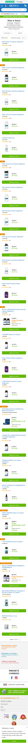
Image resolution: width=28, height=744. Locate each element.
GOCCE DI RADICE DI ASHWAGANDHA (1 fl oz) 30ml (13, 486)
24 (23, 38)
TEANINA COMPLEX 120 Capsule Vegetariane (11, 461)
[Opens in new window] (12, 677)
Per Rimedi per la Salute (13, 25)
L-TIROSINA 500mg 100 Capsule (11, 334)
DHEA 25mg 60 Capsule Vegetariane (12, 187)
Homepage (10, 23)
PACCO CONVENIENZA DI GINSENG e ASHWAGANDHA (13, 566)
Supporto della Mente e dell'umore (13, 27)
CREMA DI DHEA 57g (8, 138)
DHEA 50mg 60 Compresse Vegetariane (13, 260)
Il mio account (4, 704)
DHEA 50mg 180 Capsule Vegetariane (12, 42)
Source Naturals (6, 594)
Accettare (14, 741)
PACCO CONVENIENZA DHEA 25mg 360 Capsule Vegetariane (14, 310)
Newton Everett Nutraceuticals (10, 412)
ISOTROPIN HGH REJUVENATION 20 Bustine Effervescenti (12, 410)
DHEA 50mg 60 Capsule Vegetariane (12, 211)
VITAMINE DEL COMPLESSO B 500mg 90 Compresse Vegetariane (14, 436)
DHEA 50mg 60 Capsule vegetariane (12, 358)
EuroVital (5, 43)
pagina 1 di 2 (13, 639)
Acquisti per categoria (6, 701)
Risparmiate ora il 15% (11, 698)
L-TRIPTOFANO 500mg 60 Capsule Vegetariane (12, 382)
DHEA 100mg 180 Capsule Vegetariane (13, 114)
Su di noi (3, 710)
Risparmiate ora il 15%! (10, 14)
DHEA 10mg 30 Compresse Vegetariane (13, 67)
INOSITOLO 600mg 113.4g (9, 616)
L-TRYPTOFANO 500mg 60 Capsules (12, 541)
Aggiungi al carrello (14, 60)
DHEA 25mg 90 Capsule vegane (11, 283)
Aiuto (2, 707)
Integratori (17, 23)
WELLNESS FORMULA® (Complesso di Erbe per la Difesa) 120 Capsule (13, 591)
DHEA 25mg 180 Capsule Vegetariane (12, 237)
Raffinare (20, 33)
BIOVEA (5, 336)
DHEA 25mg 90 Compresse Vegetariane (13, 91)
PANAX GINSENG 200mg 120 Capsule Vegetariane (13, 513)
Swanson (5, 543)
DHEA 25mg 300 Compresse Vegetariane (13, 164)
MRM (4, 285)
